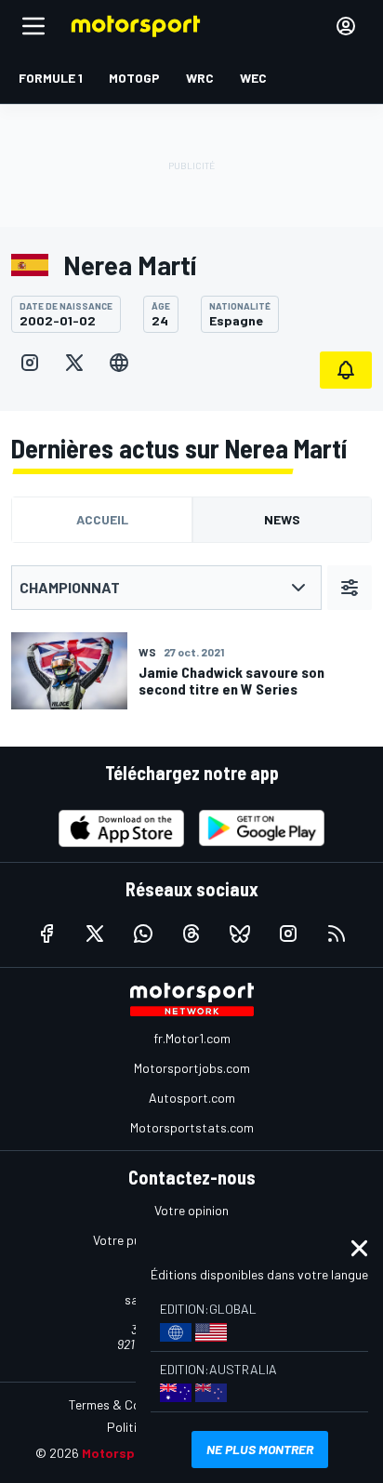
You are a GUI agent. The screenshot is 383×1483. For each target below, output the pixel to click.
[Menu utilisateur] (345, 26)
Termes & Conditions (127, 1404)
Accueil (102, 519)
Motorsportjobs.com (192, 1068)
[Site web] (119, 362)
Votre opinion (191, 1210)
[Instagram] (29, 362)
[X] (74, 362)
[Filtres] (349, 587)
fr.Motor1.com (192, 1038)
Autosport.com (192, 1098)
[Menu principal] (33, 26)
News (282, 519)
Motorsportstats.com (192, 1127)
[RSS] (336, 933)
